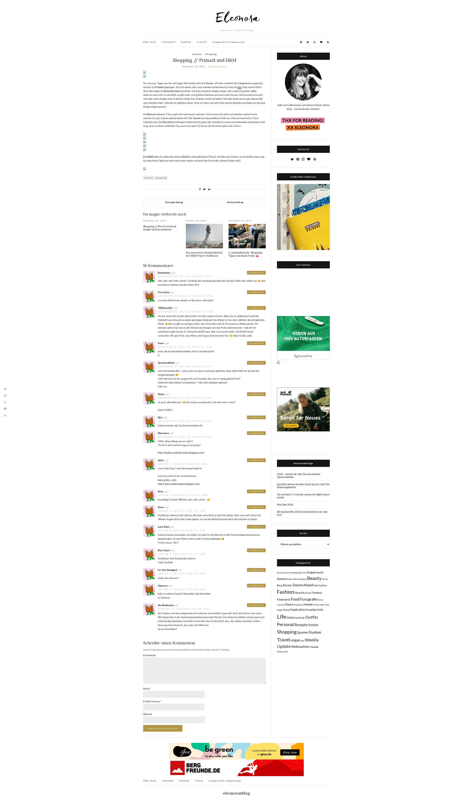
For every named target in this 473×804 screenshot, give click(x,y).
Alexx (161, 394)
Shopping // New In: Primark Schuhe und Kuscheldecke (159, 228)
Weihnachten (300, 647)
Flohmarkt (283, 599)
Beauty (314, 578)
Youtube (314, 646)
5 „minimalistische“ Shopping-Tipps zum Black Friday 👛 (246, 254)
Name (147, 688)
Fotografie (309, 599)
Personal (285, 624)
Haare (289, 604)
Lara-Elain (163, 526)
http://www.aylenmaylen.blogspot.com (179, 483)
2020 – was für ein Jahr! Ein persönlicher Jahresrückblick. (298, 476)
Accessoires (283, 572)
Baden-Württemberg (297, 579)
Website (147, 714)
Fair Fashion (320, 585)
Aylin (161, 460)
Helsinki (308, 604)
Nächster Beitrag (235, 202)
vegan (295, 640)
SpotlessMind (166, 362)
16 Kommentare (217, 66)
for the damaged (167, 569)
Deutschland (302, 585)
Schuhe (313, 625)
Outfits (311, 617)
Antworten (256, 273)
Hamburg (298, 605)
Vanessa (162, 585)
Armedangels (296, 572)
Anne (161, 507)
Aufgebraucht (315, 572)
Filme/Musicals (303, 592)
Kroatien (311, 609)
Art (304, 572)
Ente (160, 491)
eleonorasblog (236, 793)
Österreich (282, 651)
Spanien (302, 632)
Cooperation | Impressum (228, 42)
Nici (160, 417)
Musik (301, 617)
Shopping (211, 54)
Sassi (161, 343)
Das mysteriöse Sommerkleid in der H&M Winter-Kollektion (204, 254)
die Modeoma (165, 605)
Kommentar (149, 655)
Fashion (186, 42)
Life (281, 616)
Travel (201, 42)
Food (295, 599)
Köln (320, 609)
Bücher (287, 585)
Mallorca (292, 617)
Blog (279, 585)
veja (302, 640)
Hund (286, 609)
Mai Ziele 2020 (285, 504)
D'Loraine (163, 292)
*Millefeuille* (165, 307)
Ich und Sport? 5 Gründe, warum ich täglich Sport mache (303, 496)
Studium (315, 632)
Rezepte (301, 625)
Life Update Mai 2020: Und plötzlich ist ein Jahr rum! (302, 513)
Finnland (317, 592)
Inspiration (297, 609)
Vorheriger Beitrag (174, 202)
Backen (281, 578)
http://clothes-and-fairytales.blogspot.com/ (181, 452)
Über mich (149, 42)
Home (316, 604)
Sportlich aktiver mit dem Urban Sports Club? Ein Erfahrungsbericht (303, 486)
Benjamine (164, 272)
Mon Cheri (164, 550)
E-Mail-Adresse (152, 701)
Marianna (163, 433)
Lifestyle (168, 42)
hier (239, 87)
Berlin (325, 579)
